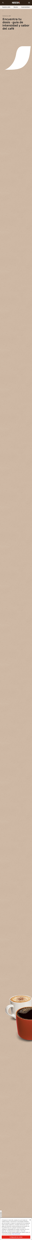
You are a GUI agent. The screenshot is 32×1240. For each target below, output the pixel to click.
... (2, 10)
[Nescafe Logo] (16, 2)
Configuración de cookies (16, 1237)
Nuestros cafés (6, 7)
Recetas (16, 7)
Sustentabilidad (25, 7)
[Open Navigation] (29, 2)
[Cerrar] (30, 1220)
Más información (16, 1234)
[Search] (3, 2)
